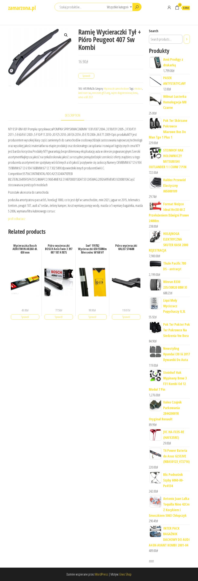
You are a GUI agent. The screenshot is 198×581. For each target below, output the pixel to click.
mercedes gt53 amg (101, 93)
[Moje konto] (169, 7)
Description (72, 115)
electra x (138, 88)
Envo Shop (125, 574)
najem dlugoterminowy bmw (124, 93)
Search (153, 31)
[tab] (75, 115)
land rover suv (84, 93)
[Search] (187, 39)
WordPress (101, 574)
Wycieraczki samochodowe (116, 88)
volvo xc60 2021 (85, 97)
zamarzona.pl (22, 7)
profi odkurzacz (16, 218)
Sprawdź (86, 76)
